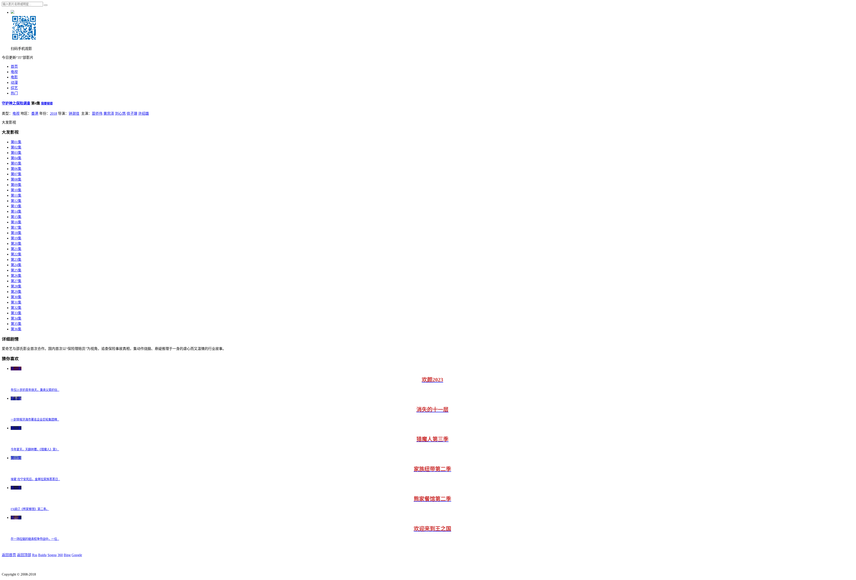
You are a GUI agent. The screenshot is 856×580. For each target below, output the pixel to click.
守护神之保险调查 (16, 103)
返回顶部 (24, 555)
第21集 (16, 249)
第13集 (16, 206)
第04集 (16, 158)
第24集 (16, 265)
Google (77, 555)
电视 (14, 72)
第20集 (16, 243)
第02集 (16, 147)
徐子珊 (132, 113)
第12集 (16, 201)
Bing (67, 555)
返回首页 (9, 555)
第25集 (16, 270)
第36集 (16, 329)
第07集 (16, 174)
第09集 (16, 185)
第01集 (16, 142)
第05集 (16, 163)
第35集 (16, 324)
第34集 (16, 318)
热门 (14, 93)
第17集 (16, 227)
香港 (34, 113)
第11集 (16, 195)
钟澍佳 (74, 113)
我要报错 (47, 103)
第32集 (16, 308)
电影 (14, 77)
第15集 (16, 217)
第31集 (16, 302)
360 (60, 555)
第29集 (16, 292)
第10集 (16, 190)
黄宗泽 (108, 113)
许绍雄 (143, 113)
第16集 (16, 222)
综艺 (14, 88)
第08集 (16, 179)
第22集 (16, 254)
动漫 (14, 82)
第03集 (16, 153)
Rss (34, 555)
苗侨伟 (97, 113)
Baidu (42, 555)
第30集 (16, 297)
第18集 (16, 233)
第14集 (16, 211)
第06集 (16, 169)
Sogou (52, 555)
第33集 (16, 313)
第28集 (16, 286)
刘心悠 (120, 113)
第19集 (16, 238)
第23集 (16, 259)
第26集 (16, 276)
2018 (53, 113)
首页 (14, 66)
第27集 (16, 281)
